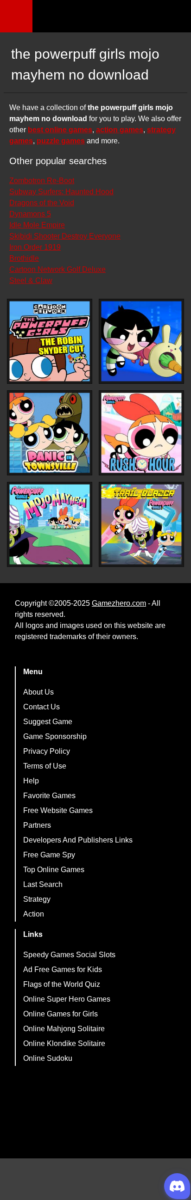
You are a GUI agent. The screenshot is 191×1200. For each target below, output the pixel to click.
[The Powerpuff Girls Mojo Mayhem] (49, 524)
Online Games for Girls (60, 1014)
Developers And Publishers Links (78, 840)
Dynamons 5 (30, 214)
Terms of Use (44, 766)
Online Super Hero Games (66, 999)
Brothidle (24, 258)
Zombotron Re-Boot (41, 181)
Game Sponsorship (55, 736)
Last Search (43, 884)
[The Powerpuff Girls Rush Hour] (141, 433)
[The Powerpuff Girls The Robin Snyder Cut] (49, 341)
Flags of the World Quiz (61, 984)
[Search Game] (175, 18)
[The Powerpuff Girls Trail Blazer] (141, 524)
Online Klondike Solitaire (64, 1043)
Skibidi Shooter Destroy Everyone (65, 236)
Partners (37, 825)
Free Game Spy (49, 855)
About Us (38, 692)
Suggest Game (47, 722)
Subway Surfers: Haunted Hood (61, 192)
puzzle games (61, 141)
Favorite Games (49, 796)
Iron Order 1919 (35, 247)
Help (31, 781)
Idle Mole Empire (37, 225)
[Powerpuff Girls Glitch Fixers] (141, 341)
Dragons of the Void (41, 203)
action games (119, 130)
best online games (60, 130)
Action (33, 914)
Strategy (37, 899)
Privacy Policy (46, 751)
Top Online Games (53, 870)
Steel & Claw (30, 280)
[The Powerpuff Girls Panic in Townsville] (49, 433)
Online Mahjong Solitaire (64, 1029)
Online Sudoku (47, 1058)
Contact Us (41, 707)
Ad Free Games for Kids (62, 969)
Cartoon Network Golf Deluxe (57, 269)
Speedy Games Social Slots (69, 955)
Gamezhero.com (119, 603)
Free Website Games (58, 810)
